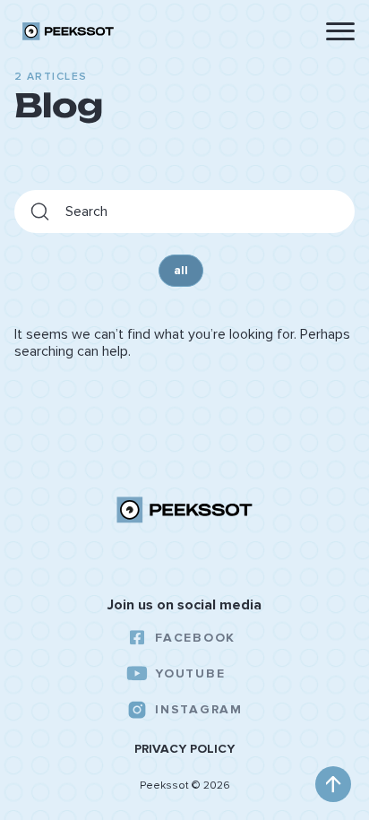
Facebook (195, 637)
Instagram (198, 709)
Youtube (190, 673)
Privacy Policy (184, 749)
